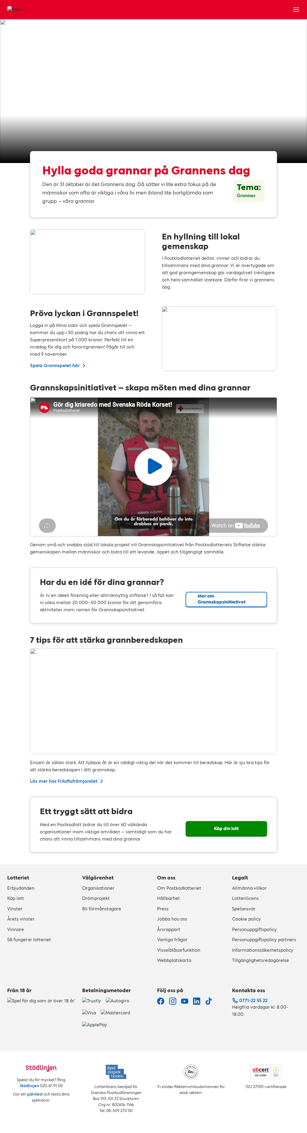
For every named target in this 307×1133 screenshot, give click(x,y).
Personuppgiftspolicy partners (264, 939)
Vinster (14, 908)
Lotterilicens (245, 898)
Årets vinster (20, 918)
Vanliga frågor (172, 939)
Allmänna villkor (249, 888)
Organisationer (98, 888)
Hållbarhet (168, 898)
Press (162, 908)
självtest (35, 1094)
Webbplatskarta (174, 960)
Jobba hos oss (172, 918)
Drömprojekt (96, 898)
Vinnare (15, 929)
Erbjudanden (20, 888)
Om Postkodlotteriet (179, 888)
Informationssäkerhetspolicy (262, 950)
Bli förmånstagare (101, 908)
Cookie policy (246, 918)
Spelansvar (243, 908)
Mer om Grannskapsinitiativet (222, 598)
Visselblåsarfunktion (178, 950)
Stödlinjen (29, 1086)
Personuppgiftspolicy (254, 929)
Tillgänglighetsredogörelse (260, 960)
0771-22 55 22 (253, 1000)
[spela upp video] (153, 466)
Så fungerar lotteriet (29, 939)
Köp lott (15, 898)
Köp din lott (226, 828)
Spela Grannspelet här (55, 365)
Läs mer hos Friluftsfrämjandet (63, 781)
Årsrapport (168, 929)
